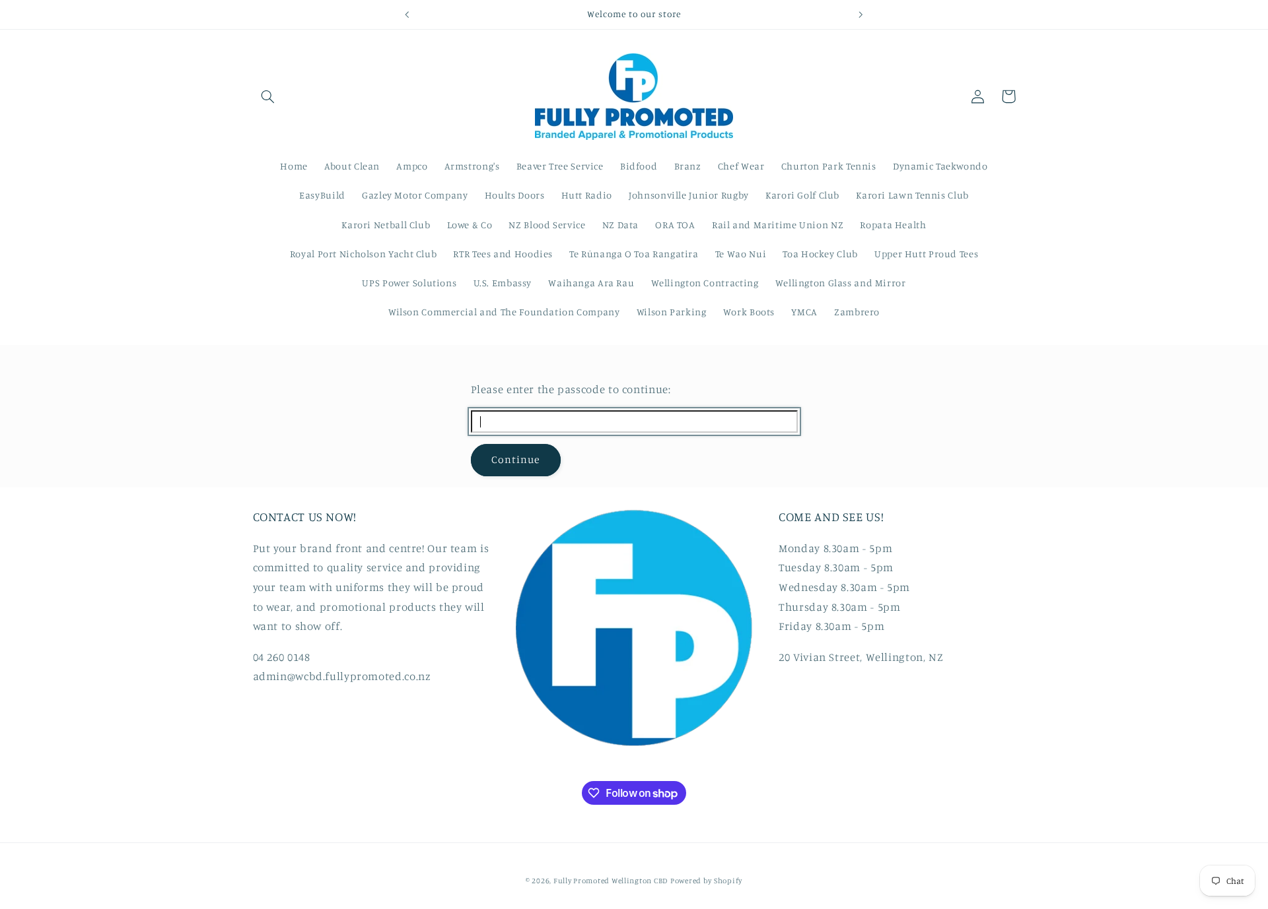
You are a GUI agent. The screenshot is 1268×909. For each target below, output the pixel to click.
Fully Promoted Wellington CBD (610, 880)
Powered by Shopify (706, 880)
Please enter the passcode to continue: (571, 389)
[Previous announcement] (407, 14)
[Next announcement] (860, 14)
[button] (268, 96)
